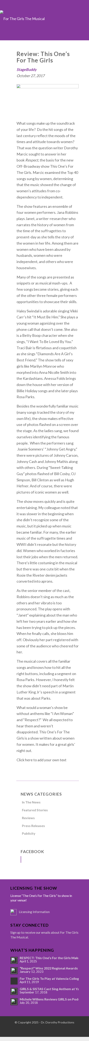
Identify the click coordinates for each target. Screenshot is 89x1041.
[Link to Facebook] (29, 1030)
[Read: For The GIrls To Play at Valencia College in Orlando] (14, 981)
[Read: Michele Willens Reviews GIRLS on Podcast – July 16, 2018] (14, 1001)
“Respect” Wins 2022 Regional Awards (49, 968)
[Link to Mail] (60, 1030)
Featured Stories (35, 810)
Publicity (28, 833)
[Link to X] (39, 1030)
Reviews (28, 818)
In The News (31, 802)
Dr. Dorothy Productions (57, 1022)
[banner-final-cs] (44, 25)
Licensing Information (34, 912)
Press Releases (33, 826)
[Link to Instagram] (50, 1030)
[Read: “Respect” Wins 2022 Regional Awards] (14, 970)
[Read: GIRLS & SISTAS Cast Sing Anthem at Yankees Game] (14, 991)
